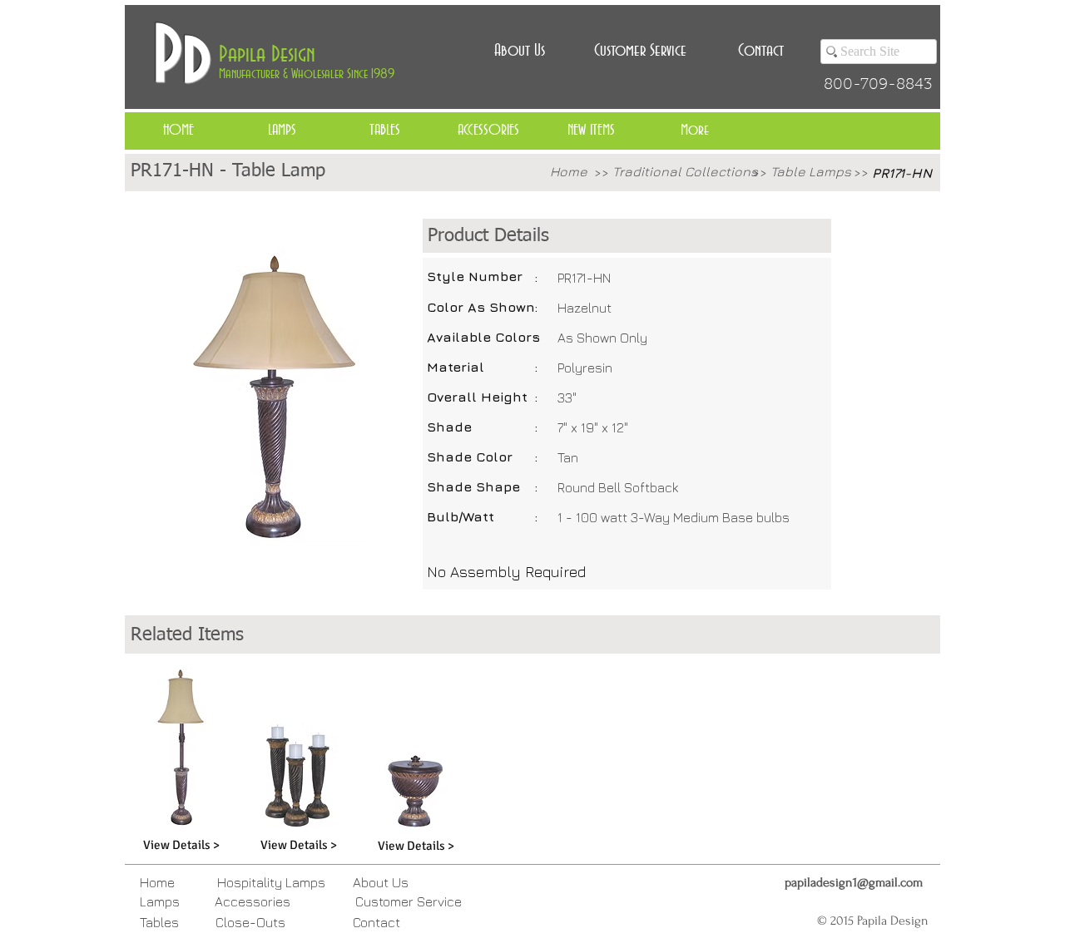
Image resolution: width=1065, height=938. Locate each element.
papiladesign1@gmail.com (854, 882)
